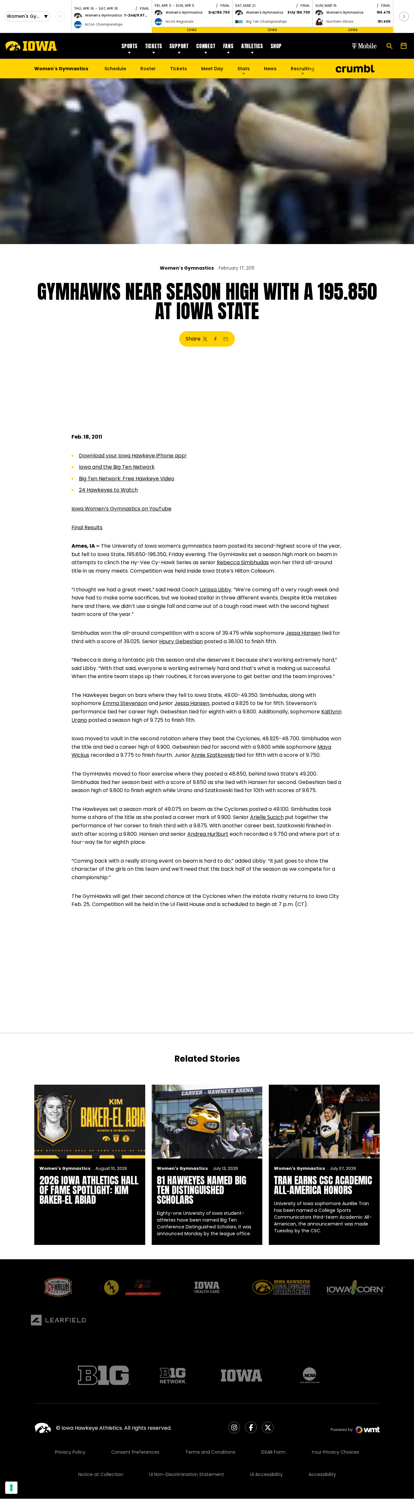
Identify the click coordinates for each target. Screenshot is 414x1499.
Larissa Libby (215, 589)
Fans (228, 46)
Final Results (87, 527)
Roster (148, 68)
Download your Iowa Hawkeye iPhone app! (133, 455)
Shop (276, 46)
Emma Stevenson (125, 703)
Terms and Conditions (210, 1452)
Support (179, 46)
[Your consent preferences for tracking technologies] (11, 1488)
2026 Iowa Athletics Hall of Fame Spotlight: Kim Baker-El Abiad (88, 1190)
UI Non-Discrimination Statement (186, 1474)
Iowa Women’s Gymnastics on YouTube (121, 508)
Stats (243, 68)
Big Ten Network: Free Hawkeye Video (126, 478)
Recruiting (302, 68)
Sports (129, 46)
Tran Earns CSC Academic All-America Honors (323, 1185)
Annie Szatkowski (212, 755)
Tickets (153, 46)
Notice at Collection (100, 1474)
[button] (404, 16)
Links (192, 29)
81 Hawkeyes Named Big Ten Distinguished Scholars (201, 1190)
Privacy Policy (70, 1452)
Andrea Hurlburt (207, 834)
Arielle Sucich (267, 817)
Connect (205, 46)
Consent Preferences (135, 1452)
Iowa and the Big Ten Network (117, 467)
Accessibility (322, 1474)
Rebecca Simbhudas (243, 562)
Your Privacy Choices (335, 1452)
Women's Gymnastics (187, 268)
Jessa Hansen (303, 633)
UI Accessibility (266, 1474)
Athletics (252, 46)
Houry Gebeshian (181, 641)
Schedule (115, 68)
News (270, 68)
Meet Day (212, 68)
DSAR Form (273, 1452)
